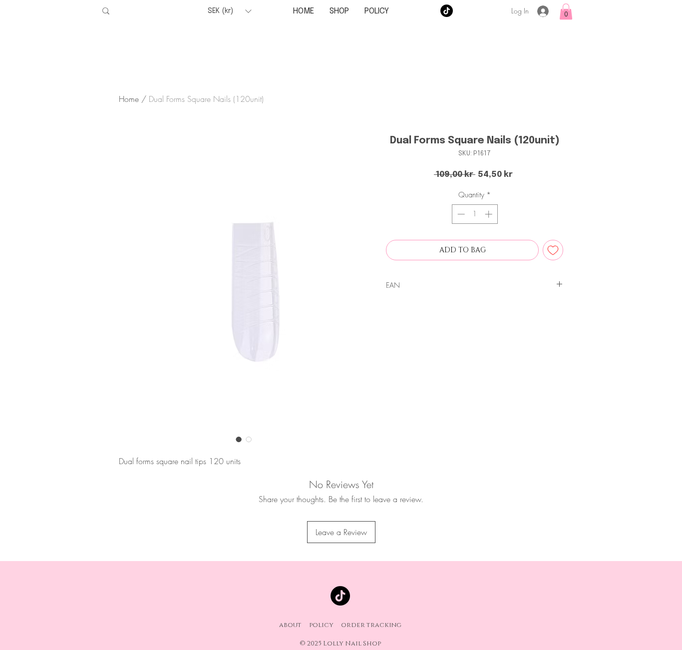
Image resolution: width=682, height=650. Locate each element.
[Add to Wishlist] (553, 250)
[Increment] (489, 214)
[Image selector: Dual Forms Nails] (239, 439)
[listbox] (229, 11)
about (290, 625)
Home (129, 98)
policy (321, 625)
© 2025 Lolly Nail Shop (340, 643)
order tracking (371, 625)
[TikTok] (446, 10)
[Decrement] (460, 214)
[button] (229, 11)
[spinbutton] (474, 214)
